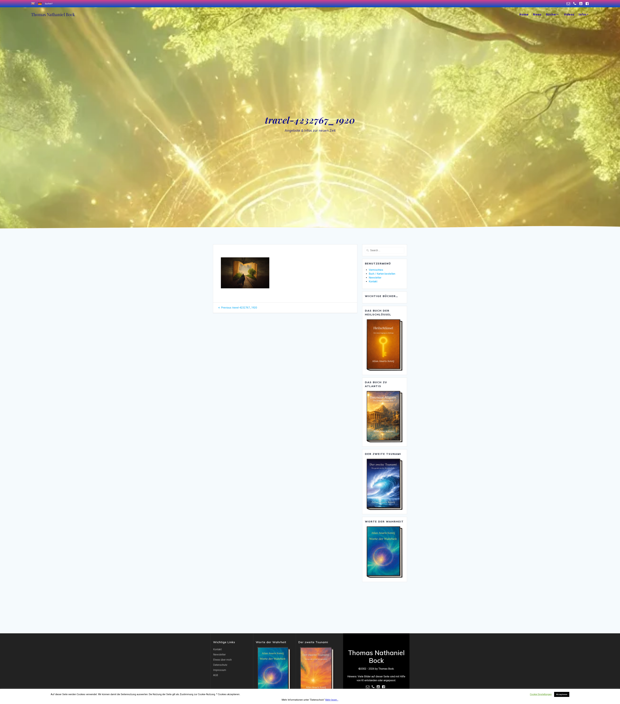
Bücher (551, 14)
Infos (582, 14)
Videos (569, 14)
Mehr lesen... (331, 699)
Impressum (219, 670)
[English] (33, 3)
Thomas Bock (53, 14)
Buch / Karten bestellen (382, 273)
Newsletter (375, 277)
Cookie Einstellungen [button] (541, 694)
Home (523, 14)
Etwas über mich (222, 659)
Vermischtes (376, 269)
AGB (215, 675)
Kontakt (373, 281)
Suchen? (48, 4)
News (537, 14)
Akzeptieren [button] (561, 694)
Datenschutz (220, 664)
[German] (40, 3)
